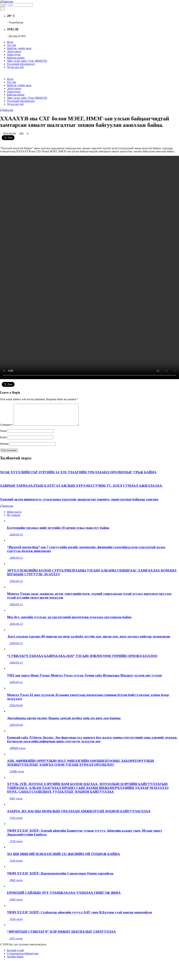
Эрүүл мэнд (14, 51)
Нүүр (10, 41)
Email (3, 437)
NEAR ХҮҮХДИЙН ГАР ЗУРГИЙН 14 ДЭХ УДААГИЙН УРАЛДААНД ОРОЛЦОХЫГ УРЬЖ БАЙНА (78, 472)
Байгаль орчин (15, 57)
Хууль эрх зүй (15, 67)
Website (4, 443)
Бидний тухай (15, 950)
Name (3, 430)
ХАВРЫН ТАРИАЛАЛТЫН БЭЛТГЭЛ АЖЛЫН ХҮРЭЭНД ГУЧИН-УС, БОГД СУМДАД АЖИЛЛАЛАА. (81, 485)
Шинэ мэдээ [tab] (14, 511)
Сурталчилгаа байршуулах (23, 953)
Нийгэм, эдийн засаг (19, 48)
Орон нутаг (14, 54)
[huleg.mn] (6, 1)
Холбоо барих (15, 956)
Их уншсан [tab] (13, 514)
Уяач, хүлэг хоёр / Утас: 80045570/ (27, 60)
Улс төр (11, 45)
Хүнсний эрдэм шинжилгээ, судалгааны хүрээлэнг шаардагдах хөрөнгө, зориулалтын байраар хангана (79, 499)
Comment (6, 424)
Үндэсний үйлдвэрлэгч (21, 63)
